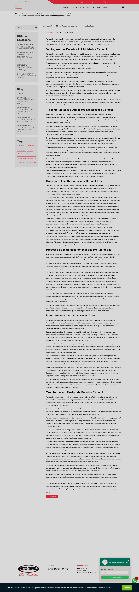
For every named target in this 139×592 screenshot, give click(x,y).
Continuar (127, 587)
